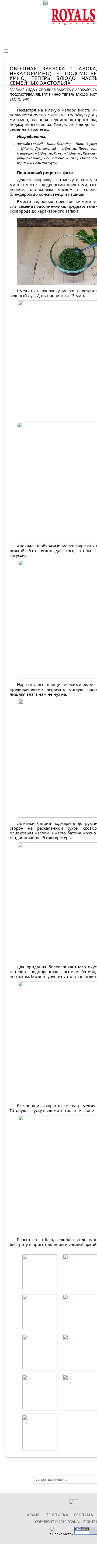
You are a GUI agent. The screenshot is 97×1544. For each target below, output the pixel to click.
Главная (17, 89)
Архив (33, 1514)
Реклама (83, 1514)
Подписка (57, 1514)
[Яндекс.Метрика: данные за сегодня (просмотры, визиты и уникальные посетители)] (61, 1531)
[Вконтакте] (73, 1507)
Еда (31, 89)
